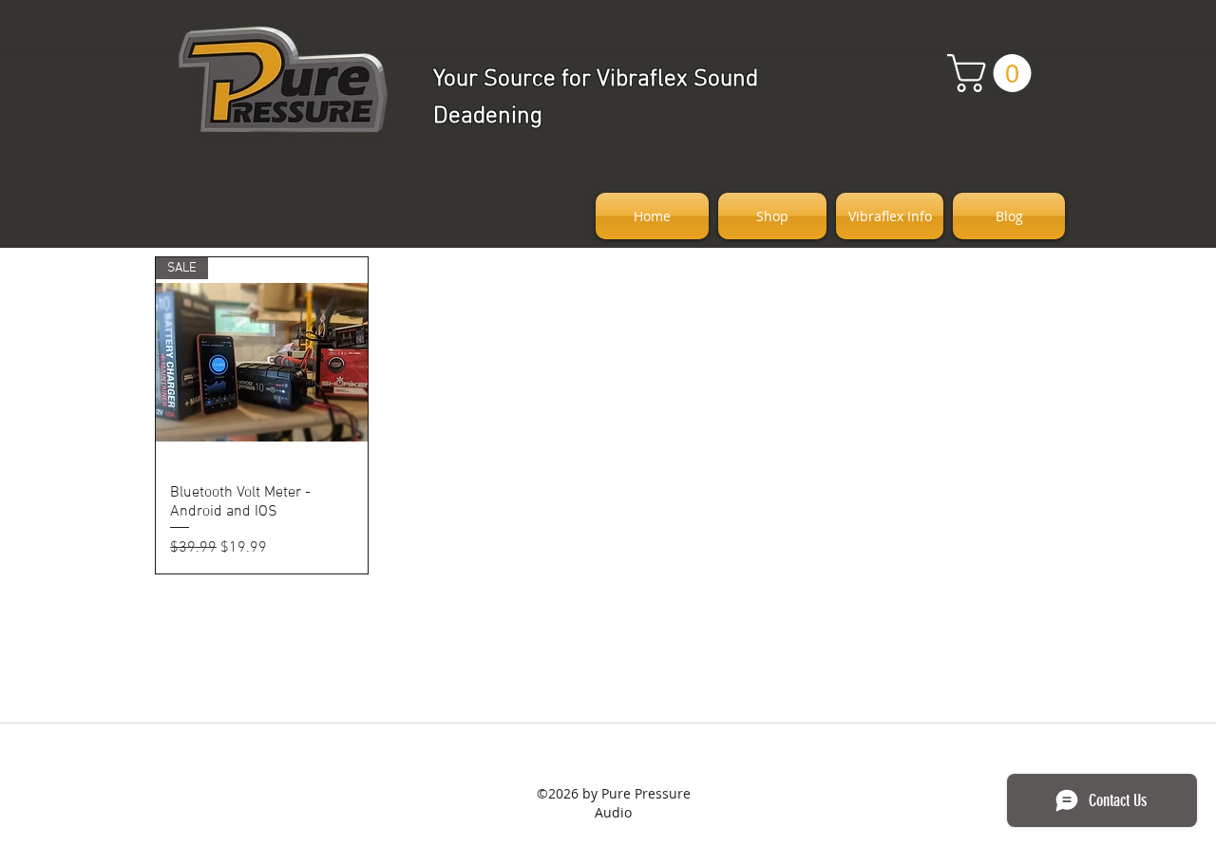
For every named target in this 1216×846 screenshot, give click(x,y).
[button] (993, 73)
